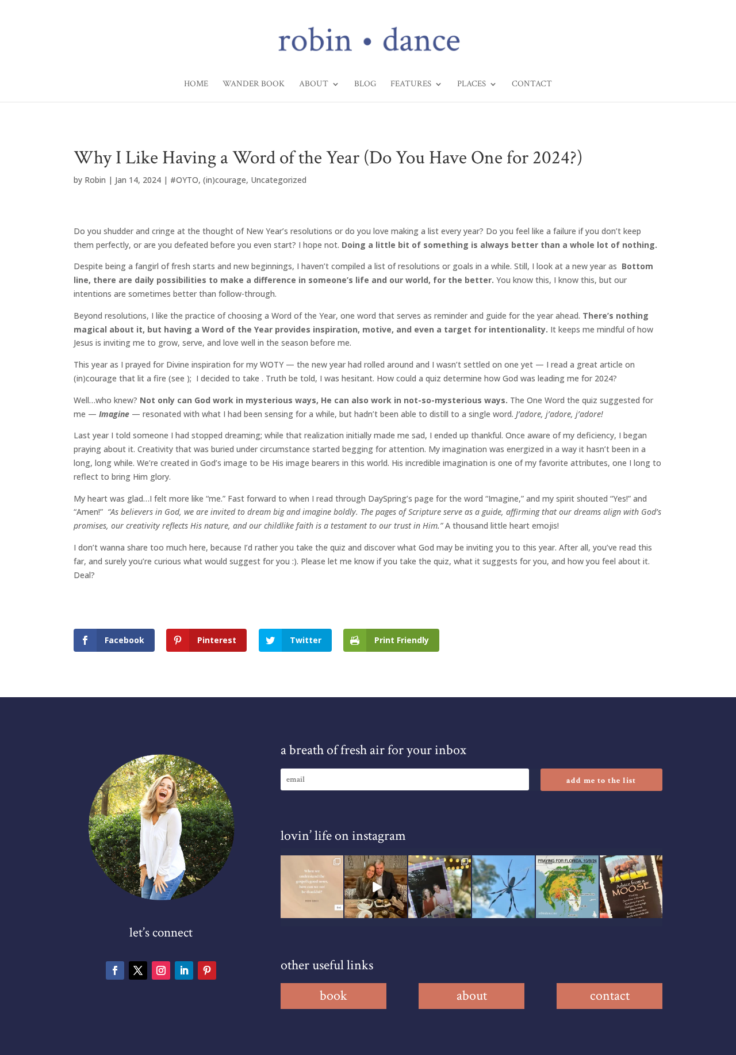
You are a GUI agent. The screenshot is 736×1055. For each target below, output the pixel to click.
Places (471, 84)
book (333, 995)
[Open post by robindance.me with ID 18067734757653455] (503, 886)
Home (196, 84)
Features (410, 84)
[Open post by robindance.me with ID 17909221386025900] (375, 886)
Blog (365, 84)
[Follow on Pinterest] (207, 970)
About (313, 84)
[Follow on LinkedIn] (184, 970)
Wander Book (254, 84)
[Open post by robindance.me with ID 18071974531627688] (312, 886)
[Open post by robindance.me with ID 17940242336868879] (567, 886)
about (472, 995)
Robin (95, 179)
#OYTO (184, 179)
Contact (532, 84)
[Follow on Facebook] (115, 970)
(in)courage (224, 179)
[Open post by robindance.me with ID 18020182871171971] (631, 886)
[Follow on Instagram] (161, 970)
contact (610, 995)
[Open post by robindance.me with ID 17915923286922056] (439, 886)
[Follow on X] (138, 970)
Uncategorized (278, 179)
